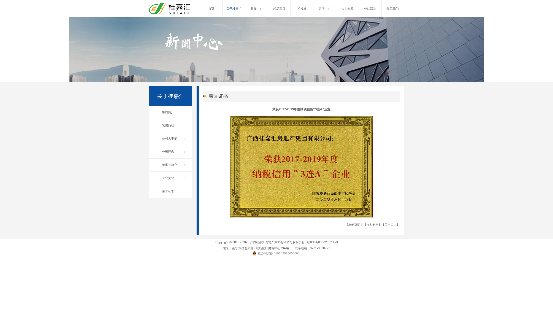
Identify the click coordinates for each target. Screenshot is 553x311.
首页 (211, 8)
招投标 (302, 8)
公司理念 (168, 151)
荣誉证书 (168, 191)
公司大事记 (169, 138)
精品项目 (279, 8)
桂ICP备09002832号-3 (322, 242)
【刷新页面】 (354, 225)
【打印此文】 (372, 225)
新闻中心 (257, 8)
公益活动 (370, 8)
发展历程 (168, 125)
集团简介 (168, 112)
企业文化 (168, 178)
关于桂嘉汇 (234, 8)
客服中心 (325, 8)
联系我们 (393, 8)
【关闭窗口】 (390, 225)
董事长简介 (169, 165)
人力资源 (347, 8)
